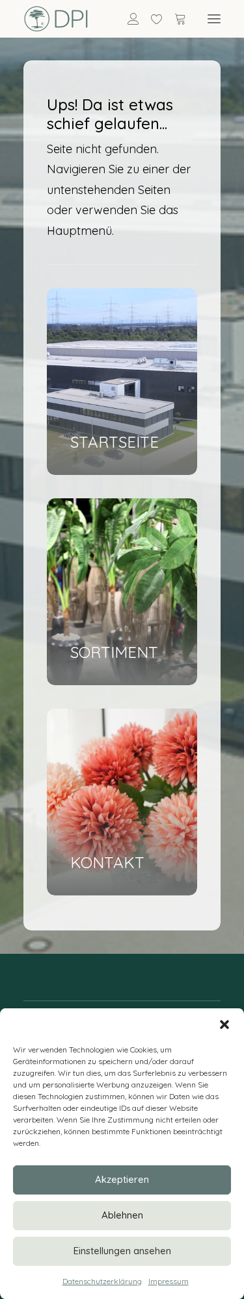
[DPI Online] (56, 19)
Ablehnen (122, 1215)
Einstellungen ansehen (122, 1250)
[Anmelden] (127, 19)
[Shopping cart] (174, 19)
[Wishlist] (151, 19)
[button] (224, 1024)
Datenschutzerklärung (102, 1281)
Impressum (168, 1281)
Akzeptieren (122, 1179)
